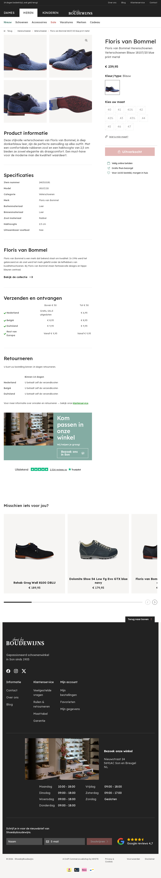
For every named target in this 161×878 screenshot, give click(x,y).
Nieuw (8, 22)
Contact (153, 2)
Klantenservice (138, 2)
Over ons (112, 2)
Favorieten (67, 702)
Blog (123, 2)
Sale (53, 22)
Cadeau (95, 22)
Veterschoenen (40, 31)
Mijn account (69, 682)
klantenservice (80, 403)
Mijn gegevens (70, 709)
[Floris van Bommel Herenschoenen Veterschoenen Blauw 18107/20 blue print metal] (112, 87)
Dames (9, 13)
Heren (28, 13)
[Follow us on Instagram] (16, 671)
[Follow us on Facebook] (8, 671)
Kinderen (50, 13)
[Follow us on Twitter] (24, 671)
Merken (81, 22)
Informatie (13, 682)
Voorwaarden (133, 859)
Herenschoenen (24, 31)
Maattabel (40, 714)
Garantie (39, 721)
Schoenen (21, 22)
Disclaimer (150, 859)
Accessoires (39, 22)
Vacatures (66, 22)
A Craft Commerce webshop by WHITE (81, 859)
